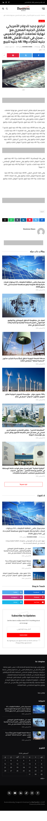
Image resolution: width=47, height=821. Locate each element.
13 (11, 763)
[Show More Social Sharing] (4, 55)
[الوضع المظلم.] (6, 9)
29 (41, 774)
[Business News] (23, 8)
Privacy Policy (20, 643)
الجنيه (42, 211)
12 (17, 763)
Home (43, 15)
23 (35, 770)
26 (17, 770)
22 (41, 770)
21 (5, 767)
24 (29, 770)
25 (24, 770)
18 (24, 767)
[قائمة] (43, 8)
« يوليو (43, 778)
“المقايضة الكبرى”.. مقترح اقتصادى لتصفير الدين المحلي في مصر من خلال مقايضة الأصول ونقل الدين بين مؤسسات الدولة (25, 432)
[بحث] (3, 8)
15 (41, 767)
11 (24, 763)
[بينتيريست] (13, 55)
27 (11, 770)
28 (5, 770)
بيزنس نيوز (41, 21)
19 (17, 767)
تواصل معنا (41, 692)
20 (11, 767)
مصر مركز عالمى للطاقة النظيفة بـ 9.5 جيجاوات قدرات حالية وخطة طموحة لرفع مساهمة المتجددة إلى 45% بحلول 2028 (24, 284)
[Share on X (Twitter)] (26, 55)
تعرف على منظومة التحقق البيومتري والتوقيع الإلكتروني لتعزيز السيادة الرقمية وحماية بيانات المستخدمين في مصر (26, 323)
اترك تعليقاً (23, 484)
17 (29, 767)
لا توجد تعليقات (8, 47)
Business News (27, 47)
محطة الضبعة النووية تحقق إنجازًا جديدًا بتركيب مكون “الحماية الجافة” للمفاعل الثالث (24, 359)
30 (35, 774)
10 (29, 763)
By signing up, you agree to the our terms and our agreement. (22, 641)
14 (5, 763)
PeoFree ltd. (35, 802)
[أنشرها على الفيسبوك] (39, 55)
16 (35, 767)
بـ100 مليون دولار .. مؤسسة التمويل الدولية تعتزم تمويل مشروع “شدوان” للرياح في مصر (25, 395)
